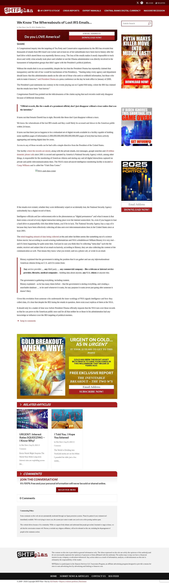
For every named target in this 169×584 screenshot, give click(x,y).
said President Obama (47, 79)
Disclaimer (82, 581)
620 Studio (54, 581)
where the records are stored (38, 151)
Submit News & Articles (74, 576)
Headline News (41, 27)
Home (53, 576)
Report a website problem (68, 581)
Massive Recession (154, 11)
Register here (67, 490)
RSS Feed (114, 576)
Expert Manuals (92, 11)
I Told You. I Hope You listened (64, 436)
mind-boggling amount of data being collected (40, 236)
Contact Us (99, 576)
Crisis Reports (71, 11)
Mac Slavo (22, 27)
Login (150, 3)
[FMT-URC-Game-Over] (136, 145)
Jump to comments (28, 321)
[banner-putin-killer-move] (136, 88)
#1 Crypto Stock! (50, 11)
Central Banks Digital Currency (122, 11)
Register (161, 3)
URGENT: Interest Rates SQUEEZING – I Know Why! (32, 437)
